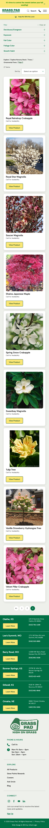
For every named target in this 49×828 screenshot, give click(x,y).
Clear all (42, 25)
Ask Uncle (11, 781)
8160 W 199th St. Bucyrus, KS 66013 (35, 686)
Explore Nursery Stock (18, 60)
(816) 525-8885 (34, 641)
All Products (12, 769)
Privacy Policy (40, 821)
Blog (9, 786)
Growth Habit (9, 51)
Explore (6, 60)
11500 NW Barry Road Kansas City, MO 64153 (37, 653)
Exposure (7, 35)
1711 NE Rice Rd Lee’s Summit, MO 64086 (37, 636)
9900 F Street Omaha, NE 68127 (37, 702)
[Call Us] (40, 11)
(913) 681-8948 (34, 691)
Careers (10, 777)
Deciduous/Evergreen (13, 29)
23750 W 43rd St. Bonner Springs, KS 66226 (35, 670)
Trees (30, 60)
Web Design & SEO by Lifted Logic (24, 825)
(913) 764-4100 (34, 625)
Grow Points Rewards (16, 773)
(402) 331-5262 (34, 707)
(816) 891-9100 (34, 658)
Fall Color (7, 40)
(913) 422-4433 (34, 676)
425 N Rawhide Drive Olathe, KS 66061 (36, 620)
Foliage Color (9, 45)
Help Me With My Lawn (26, 17)
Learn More (10, 626)
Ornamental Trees (10, 62)
